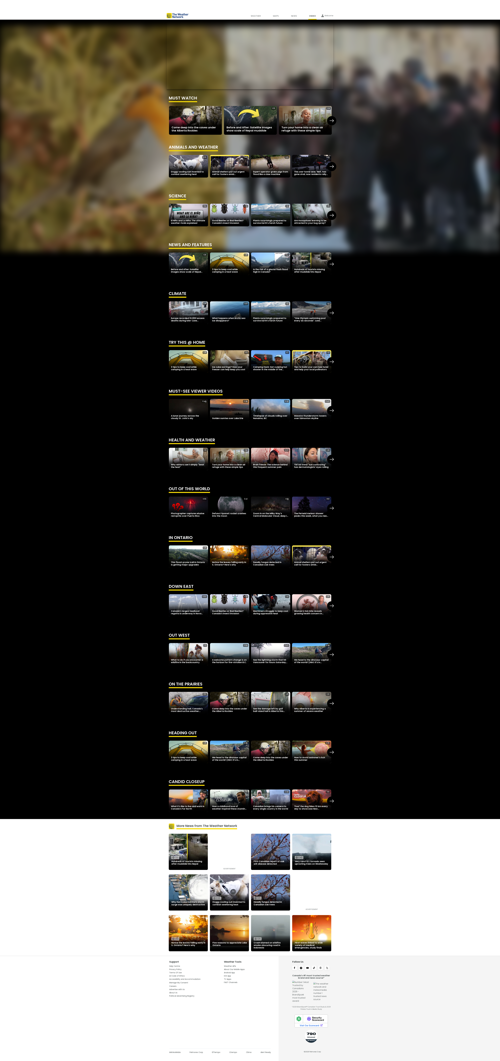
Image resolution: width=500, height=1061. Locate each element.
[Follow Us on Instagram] (301, 968)
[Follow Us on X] (327, 968)
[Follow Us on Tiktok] (314, 968)
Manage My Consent (178, 982)
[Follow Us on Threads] (320, 968)
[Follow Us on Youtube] (307, 968)
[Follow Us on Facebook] (294, 968)
